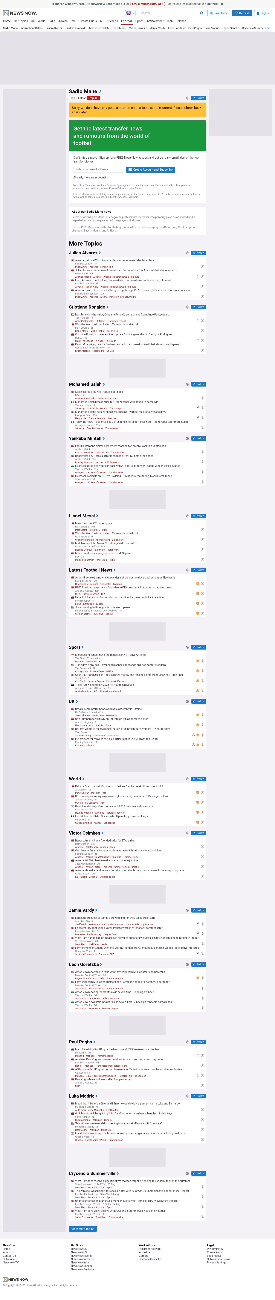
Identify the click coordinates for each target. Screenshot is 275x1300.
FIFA (103, 594)
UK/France (111, 715)
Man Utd (79, 1056)
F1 (100, 661)
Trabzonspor (104, 398)
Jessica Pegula (96, 681)
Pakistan (95, 793)
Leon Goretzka (176, 28)
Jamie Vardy (157, 28)
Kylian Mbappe (82, 351)
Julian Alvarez (54, 28)
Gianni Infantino (91, 594)
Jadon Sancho (230, 28)
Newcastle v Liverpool (86, 584)
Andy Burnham (103, 725)
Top (73, 98)
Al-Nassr (101, 321)
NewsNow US (79, 1252)
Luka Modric (212, 28)
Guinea (98, 823)
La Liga (110, 351)
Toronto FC (94, 530)
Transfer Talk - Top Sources (139, 924)
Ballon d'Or (112, 331)
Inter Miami (81, 530)
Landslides (109, 823)
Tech (169, 21)
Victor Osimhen (138, 28)
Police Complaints (84, 745)
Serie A (109, 614)
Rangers (103, 954)
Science (181, 21)
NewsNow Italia (80, 1262)
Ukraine (63, 21)
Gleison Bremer (83, 614)
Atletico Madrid (83, 277)
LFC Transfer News (116, 452)
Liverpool (111, 418)
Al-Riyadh (111, 341)
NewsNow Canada (82, 1265)
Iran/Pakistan (82, 793)
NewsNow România (82, 1259)
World (41, 21)
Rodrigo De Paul (83, 550)
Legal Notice (135, 188)
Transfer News (115, 472)
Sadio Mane (10, 28)
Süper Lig (80, 408)
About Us (8, 1252)
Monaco (90, 1056)
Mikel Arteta (81, 267)
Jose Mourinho (96, 1110)
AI (101, 21)
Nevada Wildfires (84, 813)
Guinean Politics (83, 823)
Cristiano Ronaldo (75, 28)
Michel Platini (97, 331)
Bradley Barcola (83, 462)
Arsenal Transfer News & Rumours (121, 277)
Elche (78, 604)
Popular (94, 98)
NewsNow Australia (82, 1269)
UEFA (77, 594)
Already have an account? (89, 177)
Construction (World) (95, 1140)
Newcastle (80, 418)
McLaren (79, 661)
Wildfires (99, 813)
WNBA (109, 671)
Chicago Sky (81, 671)
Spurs (110, 1187)
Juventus (98, 614)
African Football (93, 867)
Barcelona (88, 604)
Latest (82, 98)
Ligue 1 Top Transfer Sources (101, 1076)
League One (109, 934)
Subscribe (9, 1259)
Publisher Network (150, 1248)
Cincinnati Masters (116, 681)
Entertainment (155, 21)
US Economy (91, 803)
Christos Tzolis (107, 877)
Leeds (104, 944)
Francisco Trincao (117, 321)
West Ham (80, 944)
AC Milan (97, 1120)
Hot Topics (21, 21)
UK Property (99, 735)
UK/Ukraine (98, 715)
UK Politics (112, 735)
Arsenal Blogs (107, 847)
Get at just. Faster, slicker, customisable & (135, 4)
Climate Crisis (88, 21)
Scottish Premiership (86, 954)
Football (126, 21)
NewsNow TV (11, 1262)
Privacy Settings (216, 1262)
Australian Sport (83, 691)
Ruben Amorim (83, 1120)
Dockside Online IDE (150, 1259)
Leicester (80, 934)
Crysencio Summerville (255, 28)
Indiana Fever (97, 671)
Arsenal (94, 267)
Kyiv (91, 725)
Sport (139, 21)
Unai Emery (94, 998)
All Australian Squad (110, 691)
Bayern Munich (83, 978)
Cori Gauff (80, 681)
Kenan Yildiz (106, 267)
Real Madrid (98, 351)
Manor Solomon (96, 1187)
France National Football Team (111, 1066)
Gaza (51, 21)
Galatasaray (91, 847)
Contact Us (9, 1255)
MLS (104, 530)
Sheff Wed (80, 924)
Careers (143, 1255)
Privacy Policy (116, 188)
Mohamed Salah (99, 28)
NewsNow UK (79, 1248)
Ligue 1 (79, 1066)
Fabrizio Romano (84, 452)
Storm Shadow (82, 715)
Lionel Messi (119, 28)
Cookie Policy (215, 1252)
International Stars (32, 28)
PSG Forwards (112, 462)
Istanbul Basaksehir (85, 398)
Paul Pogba (195, 28)
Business (112, 21)
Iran (73, 21)
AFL (96, 691)
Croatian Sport (116, 1140)
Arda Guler (80, 1110)
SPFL (112, 954)
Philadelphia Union (84, 560)
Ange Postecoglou (84, 321)
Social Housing (83, 735)
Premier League (96, 418)
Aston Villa (98, 978)
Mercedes (91, 661)
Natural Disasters (115, 813)
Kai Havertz (81, 877)
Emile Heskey (94, 934)
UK (33, 21)
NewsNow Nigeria (81, 1255)
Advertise (144, 1252)
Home (7, 21)
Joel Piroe (93, 944)
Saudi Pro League (84, 341)
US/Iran (79, 803)
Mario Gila (106, 1130)
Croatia (79, 1140)
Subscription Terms (218, 1259)
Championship (116, 1217)
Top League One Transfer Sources (105, 924)
